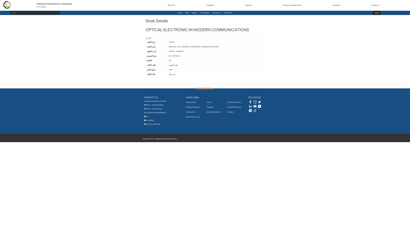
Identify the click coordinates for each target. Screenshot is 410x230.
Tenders (230, 112)
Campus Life (190, 112)
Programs (210, 107)
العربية (377, 13)
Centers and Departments (292, 5)
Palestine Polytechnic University (54, 4)
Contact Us (216, 13)
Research (248, 5)
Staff (187, 13)
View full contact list (153, 124)
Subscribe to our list (193, 117)
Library (209, 102)
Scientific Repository (214, 112)
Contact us (375, 5)
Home (180, 13)
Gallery (194, 13)
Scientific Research (234, 107)
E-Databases (204, 13)
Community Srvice (234, 102)
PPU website (228, 13)
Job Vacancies (191, 102)
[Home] (7, 5)
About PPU (171, 5)
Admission (336, 5)
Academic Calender (193, 107)
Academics (210, 5)
